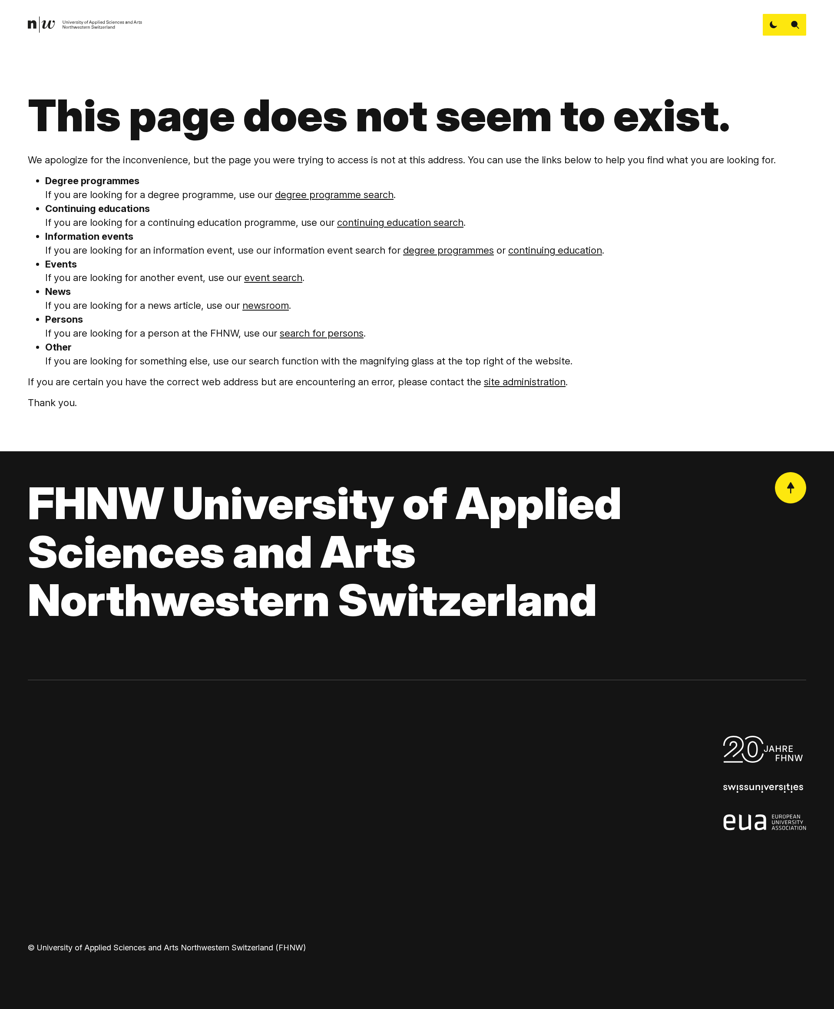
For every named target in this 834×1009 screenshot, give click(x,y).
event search (273, 277)
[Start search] (795, 25)
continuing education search (400, 222)
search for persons (322, 333)
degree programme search (334, 194)
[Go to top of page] (790, 487)
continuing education (555, 250)
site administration (525, 381)
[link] (85, 25)
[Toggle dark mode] (773, 25)
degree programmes (448, 250)
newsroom (265, 305)
